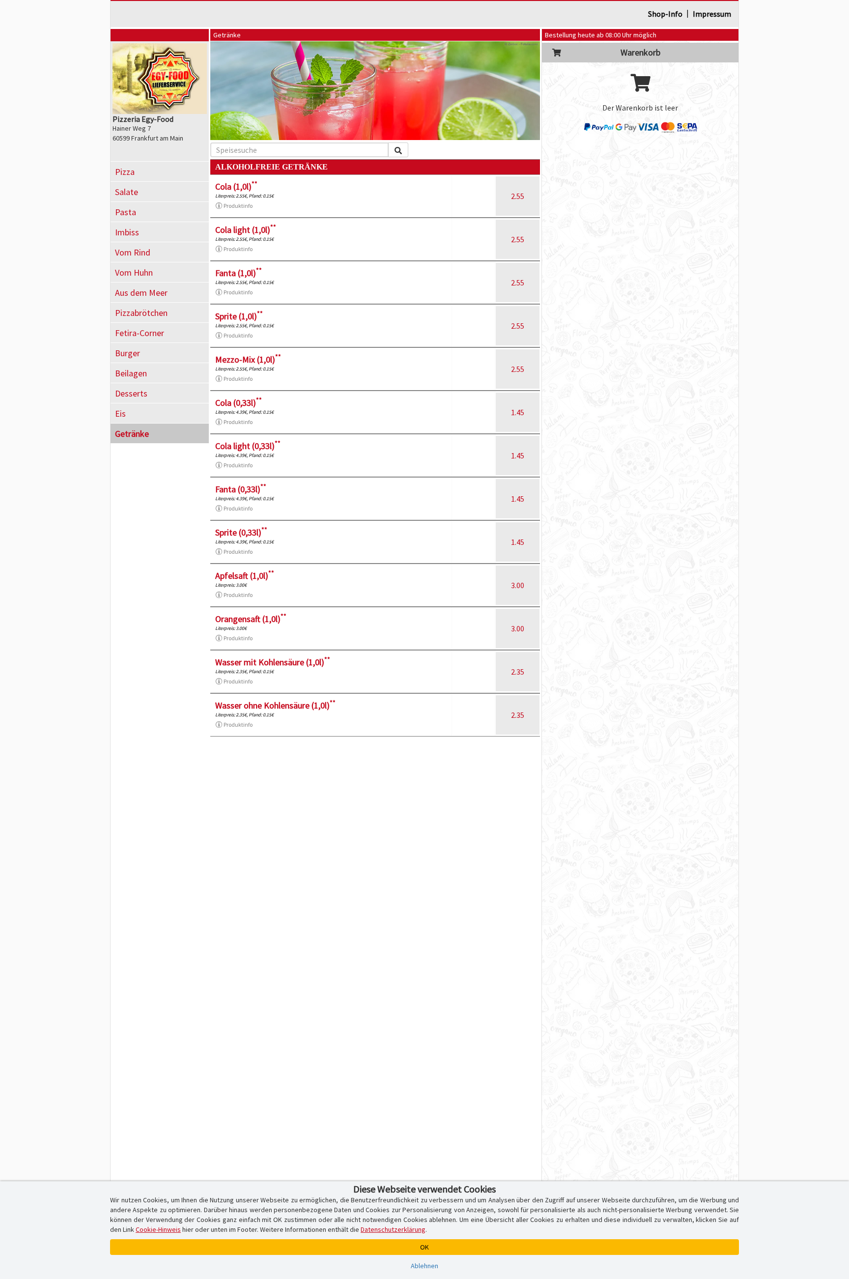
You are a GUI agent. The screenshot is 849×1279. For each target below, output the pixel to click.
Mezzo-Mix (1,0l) (248, 359)
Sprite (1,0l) (239, 316)
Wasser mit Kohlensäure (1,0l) (272, 662)
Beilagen (131, 373)
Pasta (125, 212)
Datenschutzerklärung (393, 1229)
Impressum (712, 14)
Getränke (132, 433)
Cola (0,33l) (238, 402)
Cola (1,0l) (236, 186)
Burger (127, 353)
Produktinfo (238, 205)
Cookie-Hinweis (158, 1229)
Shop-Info (665, 14)
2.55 (517, 196)
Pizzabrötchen (141, 312)
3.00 (517, 585)
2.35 (517, 672)
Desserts (131, 393)
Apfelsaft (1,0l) (244, 575)
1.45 (517, 412)
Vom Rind (132, 252)
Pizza (125, 171)
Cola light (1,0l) (245, 229)
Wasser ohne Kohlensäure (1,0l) (275, 705)
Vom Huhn (134, 272)
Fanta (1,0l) (238, 273)
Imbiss (127, 232)
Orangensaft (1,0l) (250, 619)
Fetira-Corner (139, 333)
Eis (120, 413)
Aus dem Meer (141, 292)
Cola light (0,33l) (248, 446)
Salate (126, 192)
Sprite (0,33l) (241, 532)
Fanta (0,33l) (240, 489)
